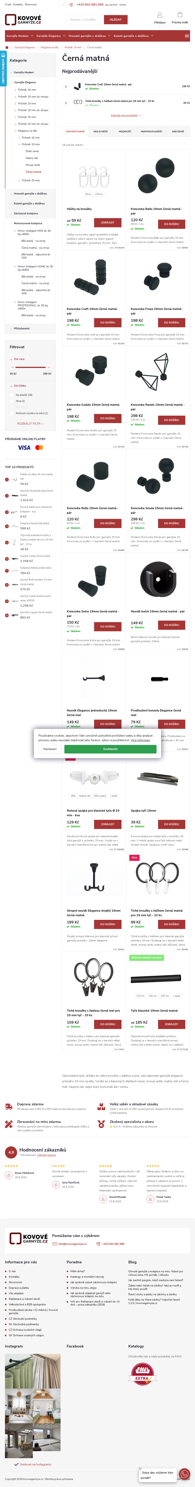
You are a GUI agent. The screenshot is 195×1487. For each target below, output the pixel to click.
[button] (184, 1474)
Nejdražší (125, 131)
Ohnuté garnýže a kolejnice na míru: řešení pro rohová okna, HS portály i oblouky (155, 1273)
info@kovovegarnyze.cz (72, 1244)
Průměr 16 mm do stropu (33, 96)
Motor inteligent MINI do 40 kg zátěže (34, 232)
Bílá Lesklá (100, 796)
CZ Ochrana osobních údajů (25, 1330)
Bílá (73, 796)
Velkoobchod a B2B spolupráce (27, 1304)
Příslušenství (22, 328)
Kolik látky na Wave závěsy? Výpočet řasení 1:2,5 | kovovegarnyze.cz (154, 1301)
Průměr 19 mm (27, 103)
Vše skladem (16, 1293)
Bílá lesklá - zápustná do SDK (36, 256)
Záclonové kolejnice (26, 213)
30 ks (88, 194)
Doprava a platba (19, 1288)
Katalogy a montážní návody (87, 1276)
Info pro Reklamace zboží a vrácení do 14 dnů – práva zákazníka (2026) (94, 1303)
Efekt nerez (32, 151)
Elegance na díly (27, 131)
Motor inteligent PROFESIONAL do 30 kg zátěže (33, 305)
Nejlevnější (101, 131)
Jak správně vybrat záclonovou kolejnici (93, 1282)
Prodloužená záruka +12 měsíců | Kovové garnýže (33, 1311)
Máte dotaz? (77, 1271)
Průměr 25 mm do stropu (33, 124)
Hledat (116, 20)
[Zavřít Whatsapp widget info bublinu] (140, 1468)
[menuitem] (20, 36)
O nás (8, 4)
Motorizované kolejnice (28, 223)
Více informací (140, 740)
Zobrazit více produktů (124, 115)
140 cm (152, 996)
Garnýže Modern (24, 72)
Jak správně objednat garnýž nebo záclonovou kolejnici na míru (90, 1295)
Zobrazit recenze (46, 1155)
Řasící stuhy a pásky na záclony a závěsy (152, 1294)
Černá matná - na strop (35, 248)
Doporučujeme (75, 131)
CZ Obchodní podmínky (23, 1319)
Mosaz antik (33, 165)
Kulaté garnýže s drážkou (29, 203)
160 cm (165, 996)
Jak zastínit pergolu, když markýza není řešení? (155, 1280)
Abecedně (178, 131)
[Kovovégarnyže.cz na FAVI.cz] (142, 1374)
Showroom (31, 4)
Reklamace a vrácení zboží (24, 1299)
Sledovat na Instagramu (35, 1464)
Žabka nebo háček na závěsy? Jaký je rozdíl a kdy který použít (154, 1287)
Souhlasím (110, 749)
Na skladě (24, 395)
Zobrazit (107, 222)
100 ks (99, 194)
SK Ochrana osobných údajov (26, 1335)
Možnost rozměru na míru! (31, 413)
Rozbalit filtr (29, 424)
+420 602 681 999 (113, 1244)
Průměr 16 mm (27, 90)
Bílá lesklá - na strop (34, 241)
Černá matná (33, 172)
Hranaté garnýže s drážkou (30, 193)
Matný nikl (32, 158)
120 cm (140, 996)
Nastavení (50, 749)
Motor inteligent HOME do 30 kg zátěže (35, 268)
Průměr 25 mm (27, 117)
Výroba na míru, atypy (83, 1287)
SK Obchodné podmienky (24, 1324)
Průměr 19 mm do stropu (33, 110)
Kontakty (18, 4)
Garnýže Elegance (25, 82)
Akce (20, 401)
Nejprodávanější (151, 131)
